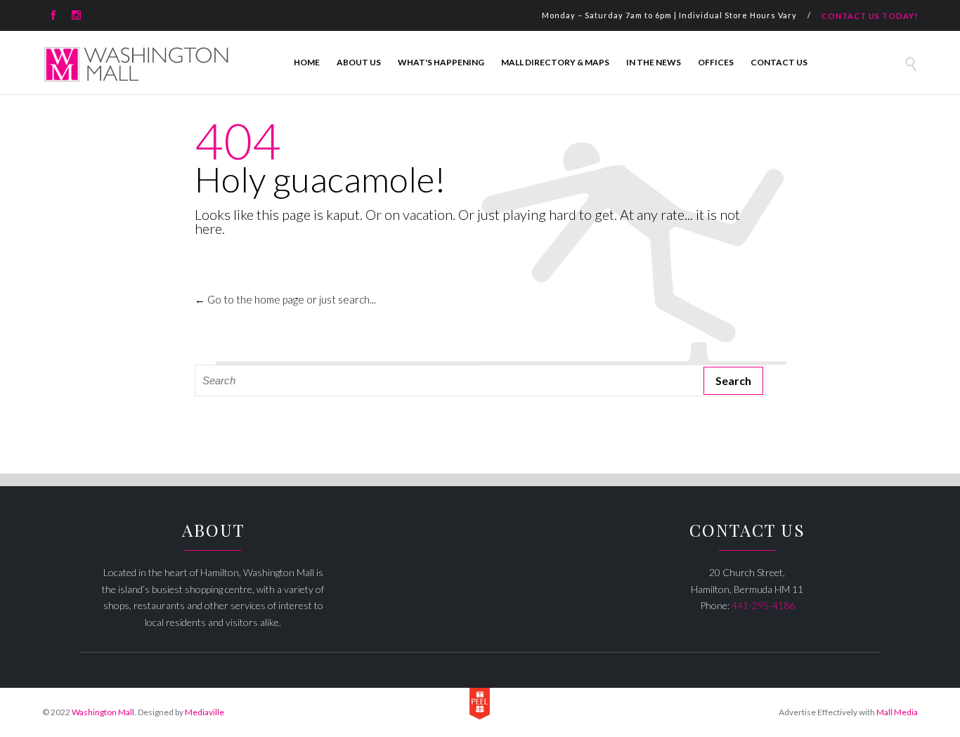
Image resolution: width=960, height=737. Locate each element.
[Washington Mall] (136, 64)
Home (307, 62)
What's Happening (441, 62)
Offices (716, 62)
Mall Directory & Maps (555, 62)
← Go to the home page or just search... (285, 299)
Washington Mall (103, 712)
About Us (359, 62)
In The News (653, 62)
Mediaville (204, 712)
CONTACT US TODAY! (870, 15)
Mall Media (897, 712)
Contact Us (779, 62)
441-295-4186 (763, 605)
